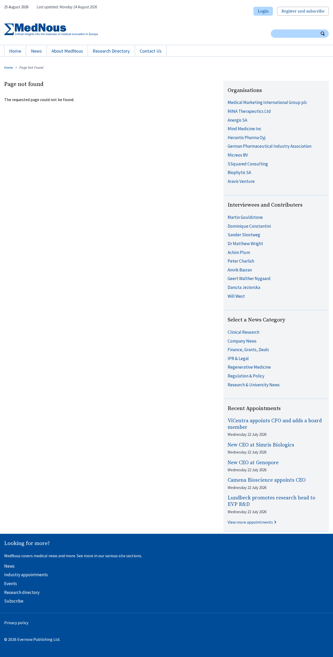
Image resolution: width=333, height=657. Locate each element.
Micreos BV (238, 155)
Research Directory (111, 51)
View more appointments (250, 522)
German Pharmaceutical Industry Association (269, 146)
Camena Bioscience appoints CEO (267, 480)
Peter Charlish (241, 261)
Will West (236, 296)
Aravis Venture (241, 181)
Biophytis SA (239, 172)
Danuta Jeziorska (244, 287)
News (36, 51)
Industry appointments (26, 575)
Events (10, 583)
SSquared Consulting (248, 164)
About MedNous (67, 51)
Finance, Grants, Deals (248, 349)
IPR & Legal (238, 358)
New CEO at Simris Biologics (261, 445)
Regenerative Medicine (249, 367)
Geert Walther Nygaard (249, 278)
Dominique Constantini (249, 226)
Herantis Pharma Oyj (247, 137)
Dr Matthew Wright (245, 243)
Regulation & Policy (246, 376)
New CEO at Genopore (253, 463)
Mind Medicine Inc (244, 129)
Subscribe (13, 601)
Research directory (22, 592)
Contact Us (151, 51)
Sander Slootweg (244, 235)
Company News (242, 341)
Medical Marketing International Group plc (267, 102)
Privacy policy (16, 622)
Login (263, 11)
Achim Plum (239, 252)
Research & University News (254, 385)
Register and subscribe (302, 11)
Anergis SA (237, 120)
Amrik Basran (240, 270)
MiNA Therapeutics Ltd (249, 111)
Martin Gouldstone (245, 217)
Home (15, 51)
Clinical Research (243, 332)
